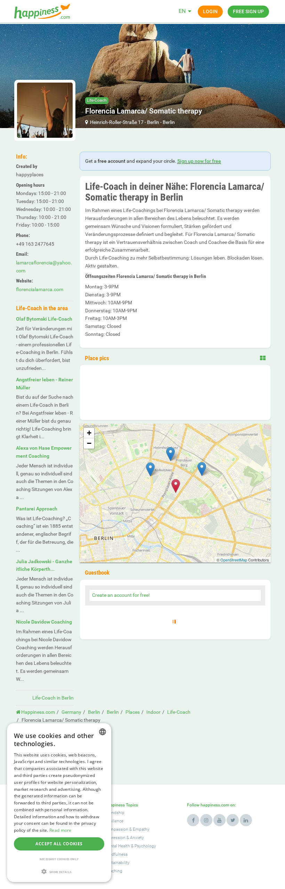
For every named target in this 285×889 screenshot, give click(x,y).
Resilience (114, 821)
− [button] (89, 443)
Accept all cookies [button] (58, 844)
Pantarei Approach (36, 508)
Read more (60, 830)
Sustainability (117, 862)
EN (182, 11)
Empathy (141, 829)
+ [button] (89, 433)
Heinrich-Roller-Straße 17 (117, 122)
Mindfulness (116, 854)
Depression (115, 837)
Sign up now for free (199, 161)
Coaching (113, 871)
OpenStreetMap (233, 559)
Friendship (114, 812)
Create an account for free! (121, 595)
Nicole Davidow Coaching (44, 622)
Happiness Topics (121, 805)
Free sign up (248, 11)
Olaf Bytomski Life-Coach (44, 319)
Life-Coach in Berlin (53, 698)
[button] (59, 871)
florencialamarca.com (39, 289)
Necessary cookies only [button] (59, 859)
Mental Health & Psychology (130, 846)
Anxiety (137, 837)
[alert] (59, 802)
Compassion (116, 829)
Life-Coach (97, 100)
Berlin (153, 122)
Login (210, 11)
